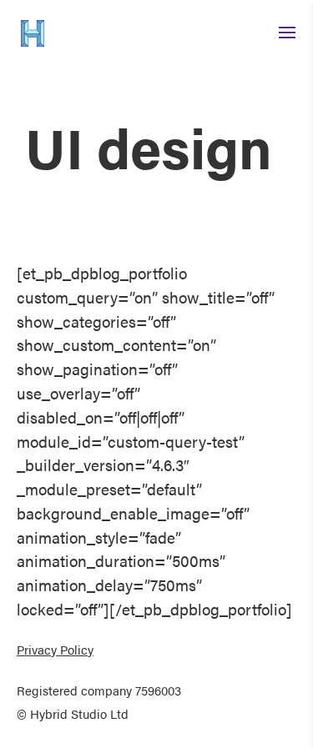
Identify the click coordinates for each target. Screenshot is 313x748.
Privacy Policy (55, 649)
